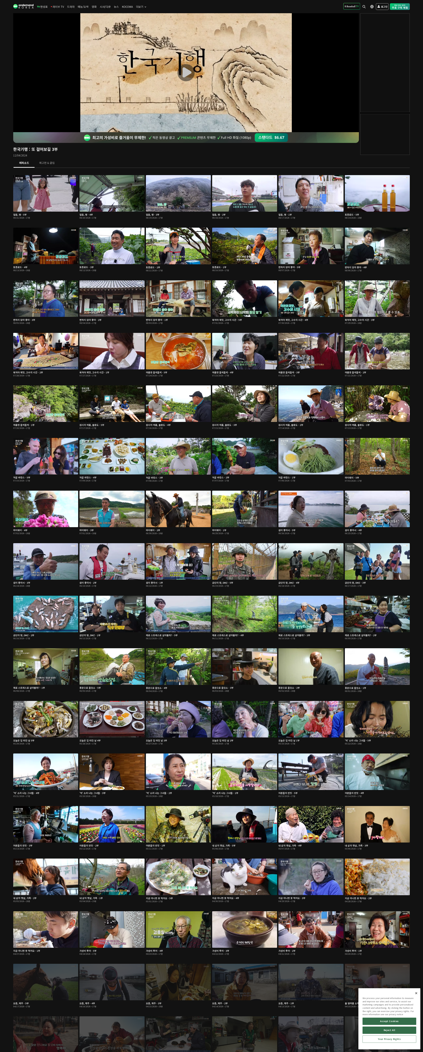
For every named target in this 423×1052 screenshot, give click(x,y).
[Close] (416, 993)
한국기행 (20, 149)
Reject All (389, 1030)
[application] (186, 72)
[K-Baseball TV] (351, 6)
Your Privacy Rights (389, 1039)
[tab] (24, 163)
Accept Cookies (389, 1021)
